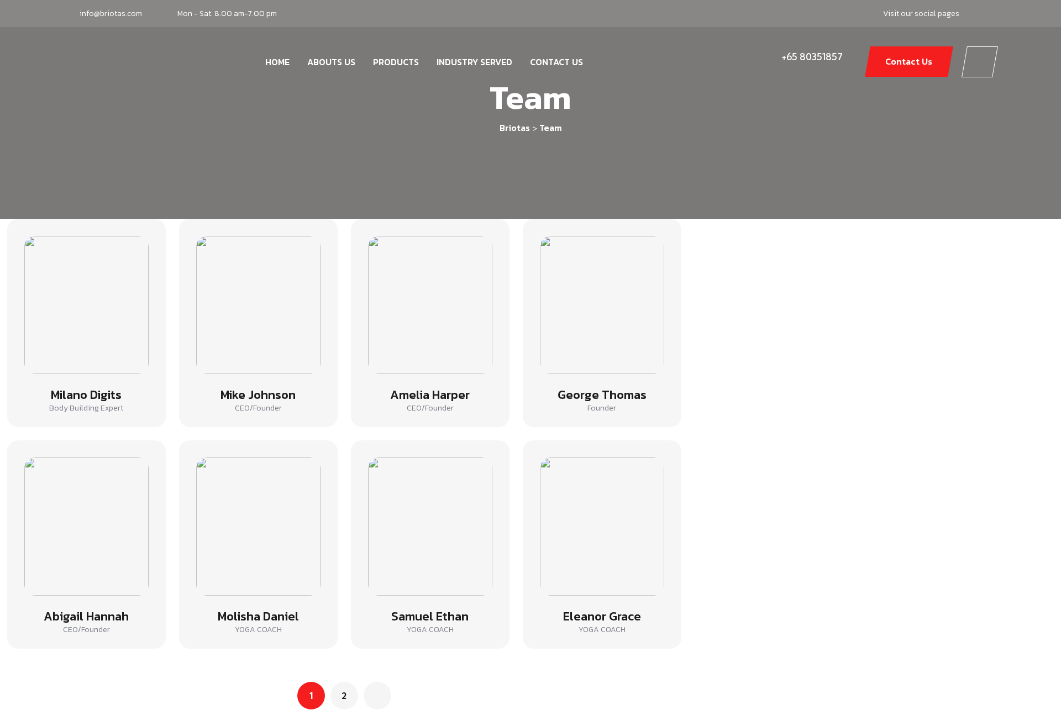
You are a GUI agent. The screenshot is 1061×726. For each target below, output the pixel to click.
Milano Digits (86, 395)
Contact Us (556, 62)
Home (277, 62)
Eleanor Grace (602, 616)
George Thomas (602, 395)
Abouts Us (331, 62)
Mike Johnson (258, 395)
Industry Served (474, 62)
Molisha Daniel (258, 616)
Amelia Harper (430, 395)
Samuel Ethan (430, 616)
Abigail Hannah (86, 616)
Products (396, 62)
